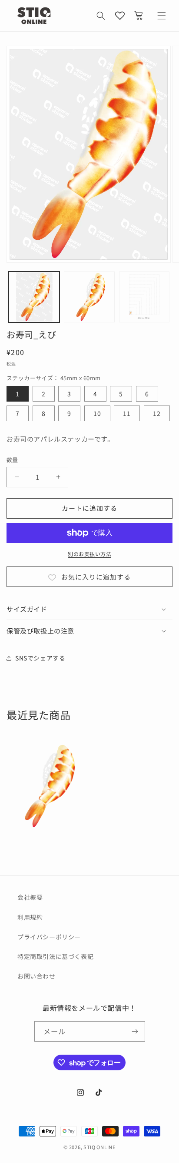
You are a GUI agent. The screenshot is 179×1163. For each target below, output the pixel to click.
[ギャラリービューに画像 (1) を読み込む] (34, 296)
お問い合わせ (36, 976)
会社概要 (30, 897)
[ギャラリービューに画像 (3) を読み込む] (144, 296)
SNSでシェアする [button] (40, 658)
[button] (100, 15)
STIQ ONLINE (99, 1146)
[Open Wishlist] (119, 15)
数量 (12, 460)
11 (127, 413)
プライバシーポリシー (49, 936)
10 (97, 413)
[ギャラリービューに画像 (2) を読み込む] (89, 296)
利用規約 (30, 917)
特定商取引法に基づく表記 (55, 956)
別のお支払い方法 (89, 553)
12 (157, 413)
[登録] (135, 1031)
